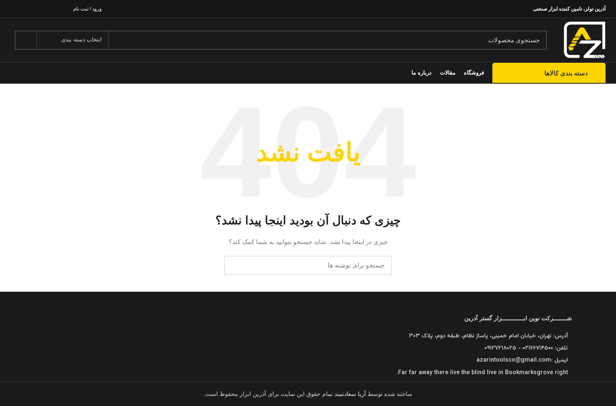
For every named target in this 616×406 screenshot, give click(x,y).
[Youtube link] (25, 8)
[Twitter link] (44, 8)
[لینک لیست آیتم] (308, 360)
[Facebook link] (54, 8)
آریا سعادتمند (351, 394)
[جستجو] (26, 40)
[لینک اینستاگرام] (34, 8)
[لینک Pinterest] (15, 8)
